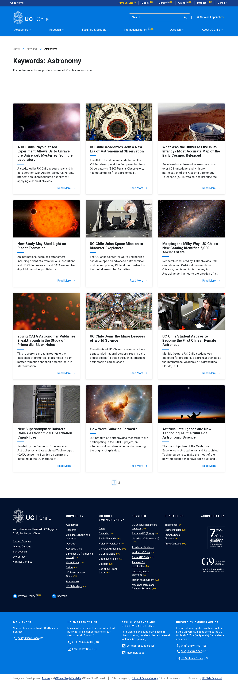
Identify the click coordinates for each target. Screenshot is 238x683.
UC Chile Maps (74, 586)
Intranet (201, 2)
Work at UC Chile (141, 552)
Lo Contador (19, 556)
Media (145, 2)
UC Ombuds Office (192, 658)
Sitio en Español (208, 17)
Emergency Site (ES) (84, 649)
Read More (66, 188)
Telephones (171, 524)
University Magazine (110, 548)
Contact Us (174, 516)
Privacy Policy (25, 596)
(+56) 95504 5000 (82, 642)
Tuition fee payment (143, 579)
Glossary (103, 563)
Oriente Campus (22, 546)
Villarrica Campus (22, 561)
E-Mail (223, 2)
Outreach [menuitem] (177, 29)
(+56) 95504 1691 (191, 645)
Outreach (71, 543)
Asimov (46, 678)
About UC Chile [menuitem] (213, 29)
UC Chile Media (107, 553)
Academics (72, 524)
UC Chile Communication (112, 518)
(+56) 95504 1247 (191, 651)
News (102, 528)
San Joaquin (20, 551)
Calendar (104, 533)
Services (139, 516)
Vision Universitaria (109, 543)
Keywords (32, 48)
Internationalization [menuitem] (135, 29)
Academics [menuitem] (23, 29)
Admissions (126, 2)
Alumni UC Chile (140, 557)
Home (16, 48)
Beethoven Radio (108, 558)
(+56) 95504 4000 (28, 638)
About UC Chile (74, 548)
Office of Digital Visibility (68, 678)
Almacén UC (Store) (143, 533)
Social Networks (108, 538)
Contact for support (138, 645)
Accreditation (213, 516)
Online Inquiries (173, 529)
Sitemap (60, 596)
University (75, 516)
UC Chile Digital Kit (212, 678)
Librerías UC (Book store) (145, 538)
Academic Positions (143, 547)
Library (163, 2)
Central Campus (22, 541)
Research (71, 529)
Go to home (17, 2)
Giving (182, 2)
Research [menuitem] (56, 29)
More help (133, 652)
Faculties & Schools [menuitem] (94, 29)
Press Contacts (173, 543)
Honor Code (72, 562)
